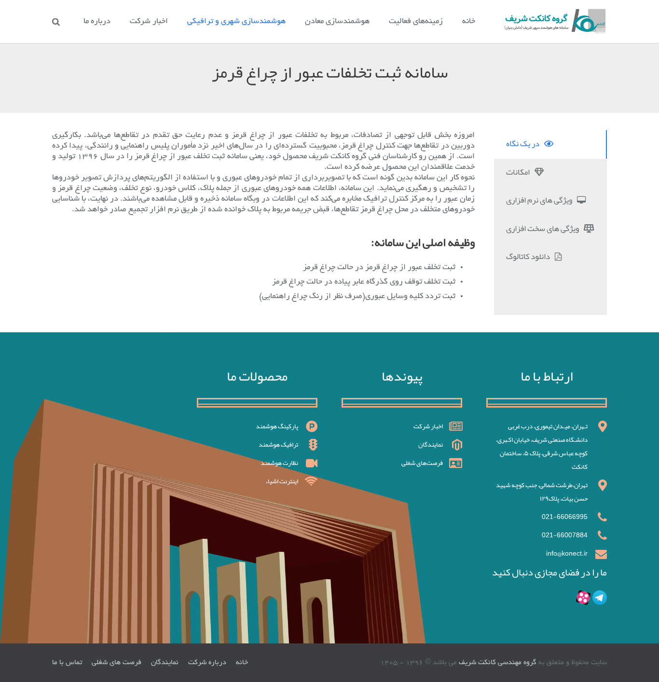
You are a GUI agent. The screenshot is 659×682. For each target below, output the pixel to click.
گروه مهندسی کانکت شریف (496, 663)
